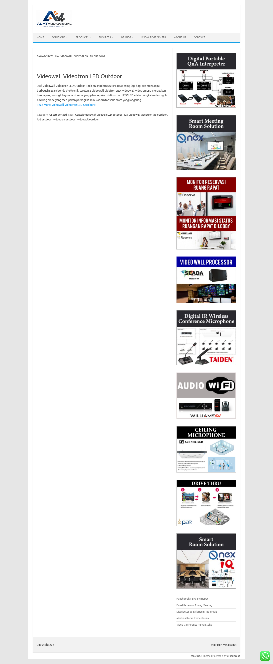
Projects (105, 37)
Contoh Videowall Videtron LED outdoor (98, 114)
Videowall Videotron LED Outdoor (79, 76)
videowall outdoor (88, 119)
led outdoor (44, 119)
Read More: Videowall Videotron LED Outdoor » (66, 104)
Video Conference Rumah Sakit (194, 624)
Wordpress (233, 655)
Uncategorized (58, 114)
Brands (126, 37)
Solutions (58, 37)
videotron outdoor (64, 119)
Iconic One (196, 655)
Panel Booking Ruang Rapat (192, 598)
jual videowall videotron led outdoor (145, 114)
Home (40, 37)
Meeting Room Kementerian (192, 618)
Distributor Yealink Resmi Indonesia (196, 611)
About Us (180, 37)
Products (82, 37)
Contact (199, 37)
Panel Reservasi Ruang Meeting (194, 605)
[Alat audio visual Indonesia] (54, 26)
